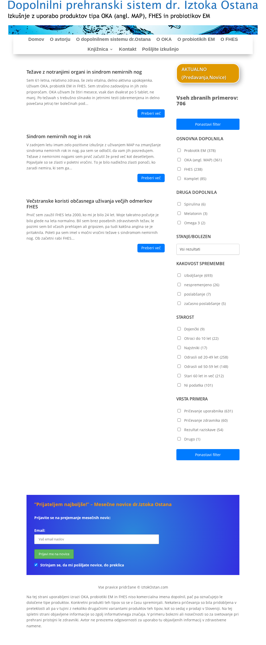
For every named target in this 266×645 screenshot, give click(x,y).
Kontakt (127, 49)
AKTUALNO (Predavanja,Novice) (204, 73)
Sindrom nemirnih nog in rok (58, 136)
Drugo (192, 439)
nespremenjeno (201, 284)
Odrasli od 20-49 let (206, 357)
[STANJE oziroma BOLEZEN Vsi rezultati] (208, 249)
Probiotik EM (200, 150)
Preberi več (151, 113)
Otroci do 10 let (201, 338)
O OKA (164, 39)
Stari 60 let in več (204, 375)
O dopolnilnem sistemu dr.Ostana (113, 39)
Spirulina (194, 204)
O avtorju (60, 39)
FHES (193, 169)
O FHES (229, 39)
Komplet (195, 178)
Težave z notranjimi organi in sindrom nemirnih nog (84, 72)
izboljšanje (198, 275)
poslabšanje (197, 294)
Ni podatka (198, 385)
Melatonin (195, 213)
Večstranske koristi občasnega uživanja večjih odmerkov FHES (89, 204)
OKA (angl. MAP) (203, 159)
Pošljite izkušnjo (160, 49)
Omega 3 (194, 222)
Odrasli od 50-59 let (206, 366)
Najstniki (195, 347)
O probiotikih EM (196, 39)
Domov (36, 39)
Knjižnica (98, 49)
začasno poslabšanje (205, 303)
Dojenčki (194, 329)
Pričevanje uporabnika (208, 410)
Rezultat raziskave (203, 429)
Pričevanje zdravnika (206, 420)
